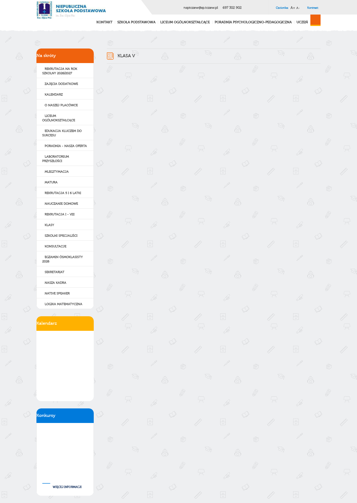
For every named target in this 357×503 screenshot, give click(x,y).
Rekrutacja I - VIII (60, 214)
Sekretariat (54, 272)
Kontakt (104, 22)
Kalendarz (54, 94)
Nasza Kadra (55, 282)
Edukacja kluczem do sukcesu (62, 133)
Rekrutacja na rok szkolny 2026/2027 (59, 71)
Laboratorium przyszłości (55, 159)
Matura (51, 182)
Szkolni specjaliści (61, 235)
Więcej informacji (67, 487)
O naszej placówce (61, 105)
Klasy (49, 225)
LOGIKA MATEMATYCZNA (63, 304)
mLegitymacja (57, 171)
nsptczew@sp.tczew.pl (201, 8)
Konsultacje (55, 246)
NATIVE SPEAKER (57, 293)
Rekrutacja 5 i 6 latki (63, 193)
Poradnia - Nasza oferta (66, 146)
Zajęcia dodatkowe (61, 84)
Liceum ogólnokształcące (58, 118)
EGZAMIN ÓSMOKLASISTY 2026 (62, 259)
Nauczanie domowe (61, 203)
